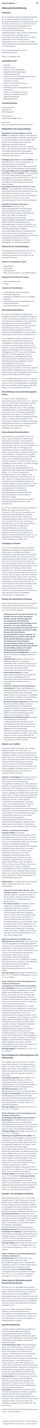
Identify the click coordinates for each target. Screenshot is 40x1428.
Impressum (5, 1421)
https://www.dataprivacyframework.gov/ (16, 530)
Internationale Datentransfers (14, 79)
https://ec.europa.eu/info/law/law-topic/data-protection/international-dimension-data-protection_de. (18, 501)
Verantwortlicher (9, 67)
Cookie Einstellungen (31, 1421)
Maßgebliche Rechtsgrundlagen (15, 72)
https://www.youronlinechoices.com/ (15, 968)
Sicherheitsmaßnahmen (12, 74)
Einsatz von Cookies (11, 85)
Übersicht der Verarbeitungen (14, 70)
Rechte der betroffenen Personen (15, 83)
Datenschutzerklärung (17, 1421)
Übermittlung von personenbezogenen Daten (19, 76)
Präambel (7, 65)
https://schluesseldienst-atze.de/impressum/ (17, 124)
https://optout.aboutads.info (12, 966)
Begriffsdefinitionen (10, 99)
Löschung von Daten (11, 81)
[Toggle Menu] (37, 3)
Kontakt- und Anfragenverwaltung (16, 92)
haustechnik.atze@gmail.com (12, 118)
